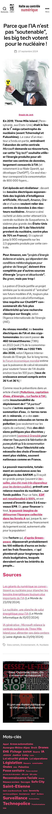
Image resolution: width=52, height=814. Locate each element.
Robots (41, 778)
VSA (4, 808)
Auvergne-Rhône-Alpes (16, 747)
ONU (15, 767)
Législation (12, 762)
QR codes (33, 774)
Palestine (23, 766)
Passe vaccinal (31, 771)
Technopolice (16, 803)
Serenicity (34, 790)
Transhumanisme (38, 804)
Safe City (37, 782)
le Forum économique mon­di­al (21, 361)
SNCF (33, 794)
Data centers (13, 644)
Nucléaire (44, 644)
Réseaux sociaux (11, 782)
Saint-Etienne (16, 786)
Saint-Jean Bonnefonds (12, 791)
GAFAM (27, 751)
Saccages (25, 782)
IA (37, 644)
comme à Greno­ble (29, 436)
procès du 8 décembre (11, 774)
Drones (43, 747)
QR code (25, 774)
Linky (25, 755)
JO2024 (7, 755)
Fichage (16, 751)
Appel (6, 744)
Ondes (7, 767)
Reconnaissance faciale (20, 778)
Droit (34, 747)
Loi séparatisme (38, 758)
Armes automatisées (21, 744)
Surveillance (15, 798)
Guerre (36, 751)
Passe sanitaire (14, 770)
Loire (32, 755)
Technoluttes (34, 799)
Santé (25, 791)
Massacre (27, 763)
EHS (6, 751)
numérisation (37, 763)
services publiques (10, 794)
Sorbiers (40, 794)
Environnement (28, 644)
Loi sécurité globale (15, 758)
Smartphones (24, 794)
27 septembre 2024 (28, 51)
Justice (16, 755)
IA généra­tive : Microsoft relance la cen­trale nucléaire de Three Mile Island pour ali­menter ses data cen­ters (26, 629)
